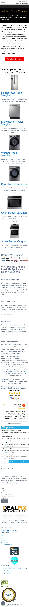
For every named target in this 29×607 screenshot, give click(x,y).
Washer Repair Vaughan (9, 154)
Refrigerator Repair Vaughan (12, 94)
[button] (26, 6)
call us (6, 518)
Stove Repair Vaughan (14, 241)
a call (24, 371)
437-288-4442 (9, 530)
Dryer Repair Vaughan (14, 184)
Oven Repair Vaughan (14, 212)
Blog (5, 381)
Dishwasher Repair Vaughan (12, 123)
